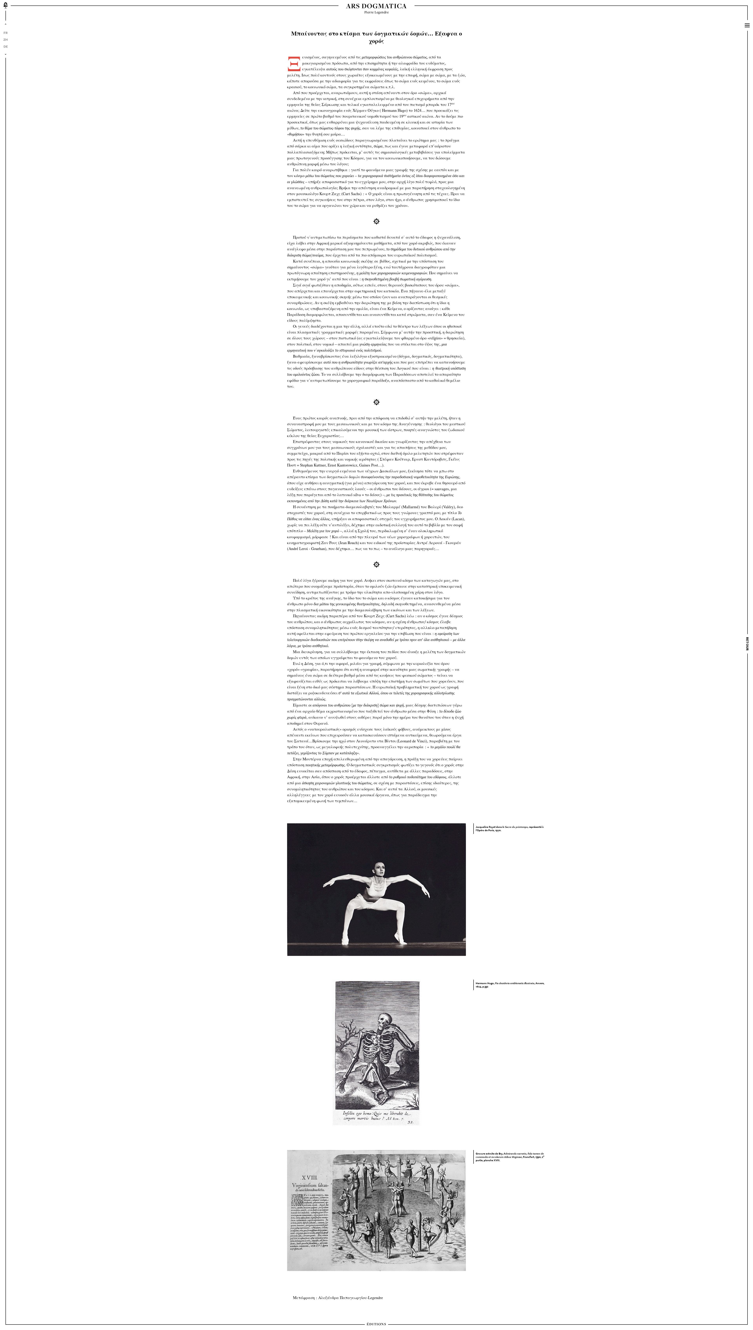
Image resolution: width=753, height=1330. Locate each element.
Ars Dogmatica (376, 5)
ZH (5, 39)
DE (6, 46)
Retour (747, 644)
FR (6, 32)
